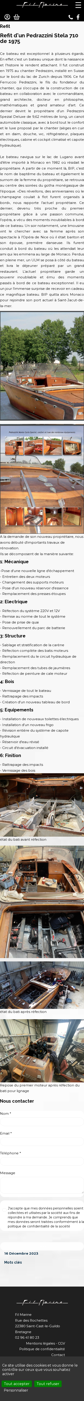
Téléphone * (10, 1153)
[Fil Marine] (42, 4)
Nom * (5, 1113)
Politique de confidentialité (42, 1349)
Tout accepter (17, 1384)
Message (7, 1173)
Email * (6, 1133)
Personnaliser (16, 1390)
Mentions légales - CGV (45, 1343)
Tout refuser (48, 1384)
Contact (58, 1355)
